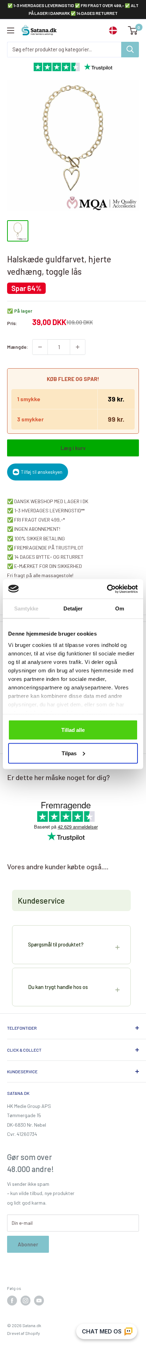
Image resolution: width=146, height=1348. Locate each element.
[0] (133, 30)
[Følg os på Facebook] (12, 1301)
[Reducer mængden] (40, 347)
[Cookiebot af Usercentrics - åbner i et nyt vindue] (107, 588)
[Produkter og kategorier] (130, 49)
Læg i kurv (73, 448)
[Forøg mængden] (77, 347)
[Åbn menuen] (10, 30)
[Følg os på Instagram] (25, 1301)
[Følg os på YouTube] (39, 1301)
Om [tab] (119, 608)
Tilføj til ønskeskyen (41, 472)
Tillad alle (73, 730)
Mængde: (17, 347)
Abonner (28, 1244)
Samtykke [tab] (26, 608)
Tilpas (69, 753)
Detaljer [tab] (73, 608)
